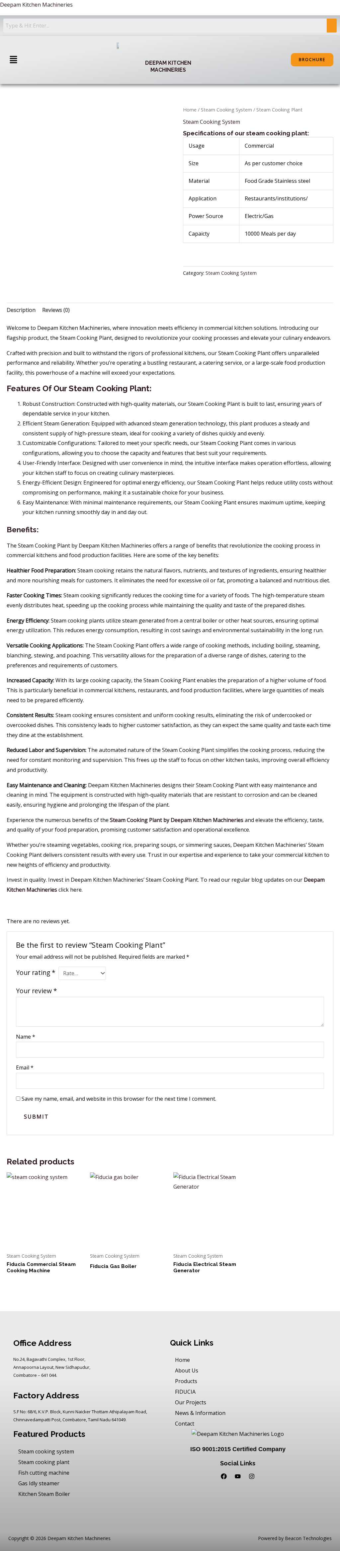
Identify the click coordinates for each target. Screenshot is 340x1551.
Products (186, 1381)
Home (190, 109)
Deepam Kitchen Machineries (36, 4)
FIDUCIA (185, 1391)
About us (186, 1370)
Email (25, 1067)
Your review (36, 990)
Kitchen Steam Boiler (44, 1494)
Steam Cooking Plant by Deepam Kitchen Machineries (176, 820)
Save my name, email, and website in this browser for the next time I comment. (119, 1098)
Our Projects (190, 1402)
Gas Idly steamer (38, 1483)
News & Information (200, 1413)
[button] (13, 60)
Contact (184, 1423)
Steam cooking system (46, 1451)
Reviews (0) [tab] (56, 310)
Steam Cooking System (226, 109)
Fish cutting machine (43, 1472)
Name (25, 1036)
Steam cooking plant (43, 1462)
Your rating (35, 972)
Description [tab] (21, 310)
